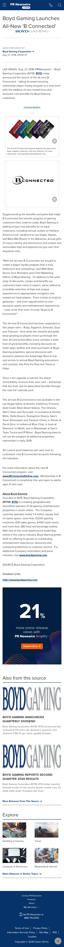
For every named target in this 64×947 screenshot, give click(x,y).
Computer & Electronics (15, 866)
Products (31, 899)
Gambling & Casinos (13, 841)
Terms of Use (22, 928)
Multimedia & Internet (46, 866)
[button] (32, 31)
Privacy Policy (40, 928)
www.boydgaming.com (33, 555)
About (31, 903)
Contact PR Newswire (31, 895)
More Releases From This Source (21, 801)
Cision (38, 942)
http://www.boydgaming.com (20, 580)
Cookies (32, 936)
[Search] (59, 5)
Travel (38, 841)
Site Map (43, 932)
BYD (38, 73)
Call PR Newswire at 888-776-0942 (32, 916)
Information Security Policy (21, 932)
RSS (55, 932)
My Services (30, 907)
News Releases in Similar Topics (20, 874)
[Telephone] (51, 5)
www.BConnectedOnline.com (20, 476)
